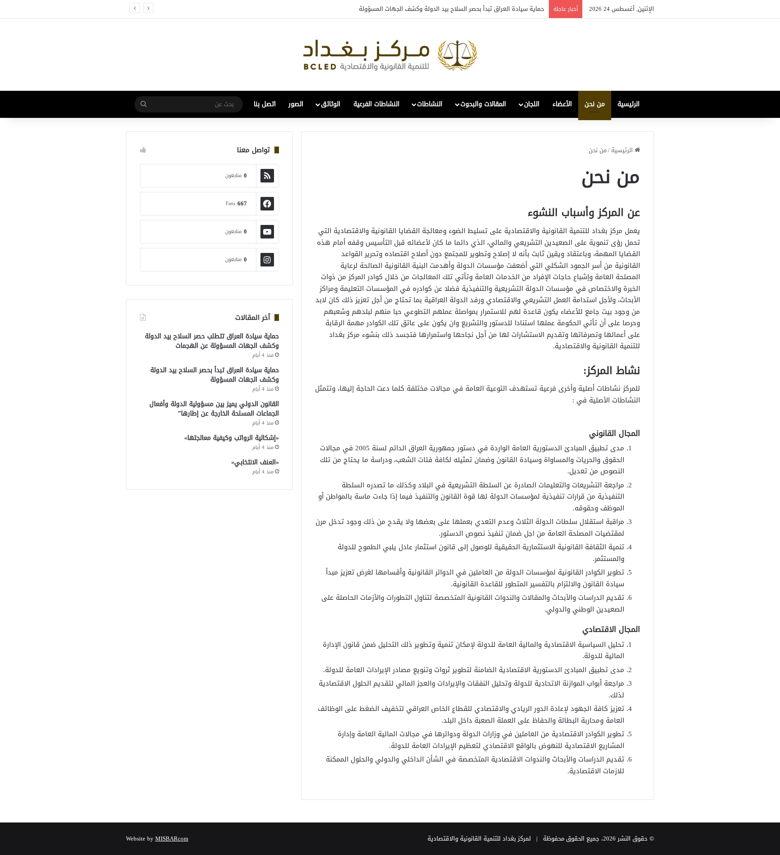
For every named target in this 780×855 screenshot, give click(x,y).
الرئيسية (629, 104)
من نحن (595, 104)
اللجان (531, 104)
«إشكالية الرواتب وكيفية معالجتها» (231, 438)
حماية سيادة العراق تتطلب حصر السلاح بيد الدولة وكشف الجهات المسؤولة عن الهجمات (212, 341)
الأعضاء (562, 104)
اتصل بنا (265, 104)
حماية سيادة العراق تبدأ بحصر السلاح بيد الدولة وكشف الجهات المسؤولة (451, 8)
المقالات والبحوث (483, 104)
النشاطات (429, 104)
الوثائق (330, 104)
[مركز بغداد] (390, 55)
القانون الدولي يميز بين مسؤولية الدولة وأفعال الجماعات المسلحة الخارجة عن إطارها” (214, 409)
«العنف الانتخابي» (255, 462)
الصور (295, 104)
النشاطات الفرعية (376, 104)
